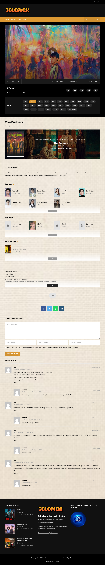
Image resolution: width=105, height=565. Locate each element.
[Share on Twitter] (49, 308)
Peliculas (22, 20)
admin (24, 390)
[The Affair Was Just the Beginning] (10, 543)
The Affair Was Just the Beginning (24, 540)
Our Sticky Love (22, 524)
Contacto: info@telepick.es (48, 533)
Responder (96, 367)
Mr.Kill (19, 510)
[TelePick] (18, 10)
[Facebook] (94, 2)
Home (7, 20)
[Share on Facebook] (43, 308)
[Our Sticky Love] (10, 529)
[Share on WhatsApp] (55, 308)
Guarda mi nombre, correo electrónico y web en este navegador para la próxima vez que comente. (42, 347)
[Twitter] (98, 2)
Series (13, 20)
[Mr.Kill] (10, 514)
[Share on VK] (61, 308)
